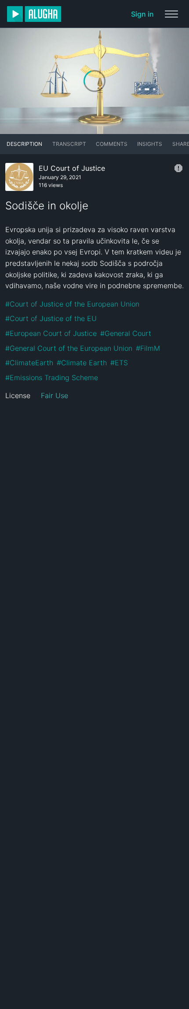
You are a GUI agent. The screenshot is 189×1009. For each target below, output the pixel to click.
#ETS (119, 362)
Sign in (142, 14)
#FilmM (148, 348)
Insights (149, 144)
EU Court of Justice (72, 168)
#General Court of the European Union (68, 348)
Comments (111, 144)
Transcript (69, 144)
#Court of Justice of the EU (51, 318)
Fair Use (54, 395)
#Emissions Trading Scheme (51, 377)
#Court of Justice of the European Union (72, 304)
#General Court (125, 333)
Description (24, 144)
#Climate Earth (82, 362)
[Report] (178, 168)
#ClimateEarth (29, 362)
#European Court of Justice (51, 333)
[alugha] (34, 14)
